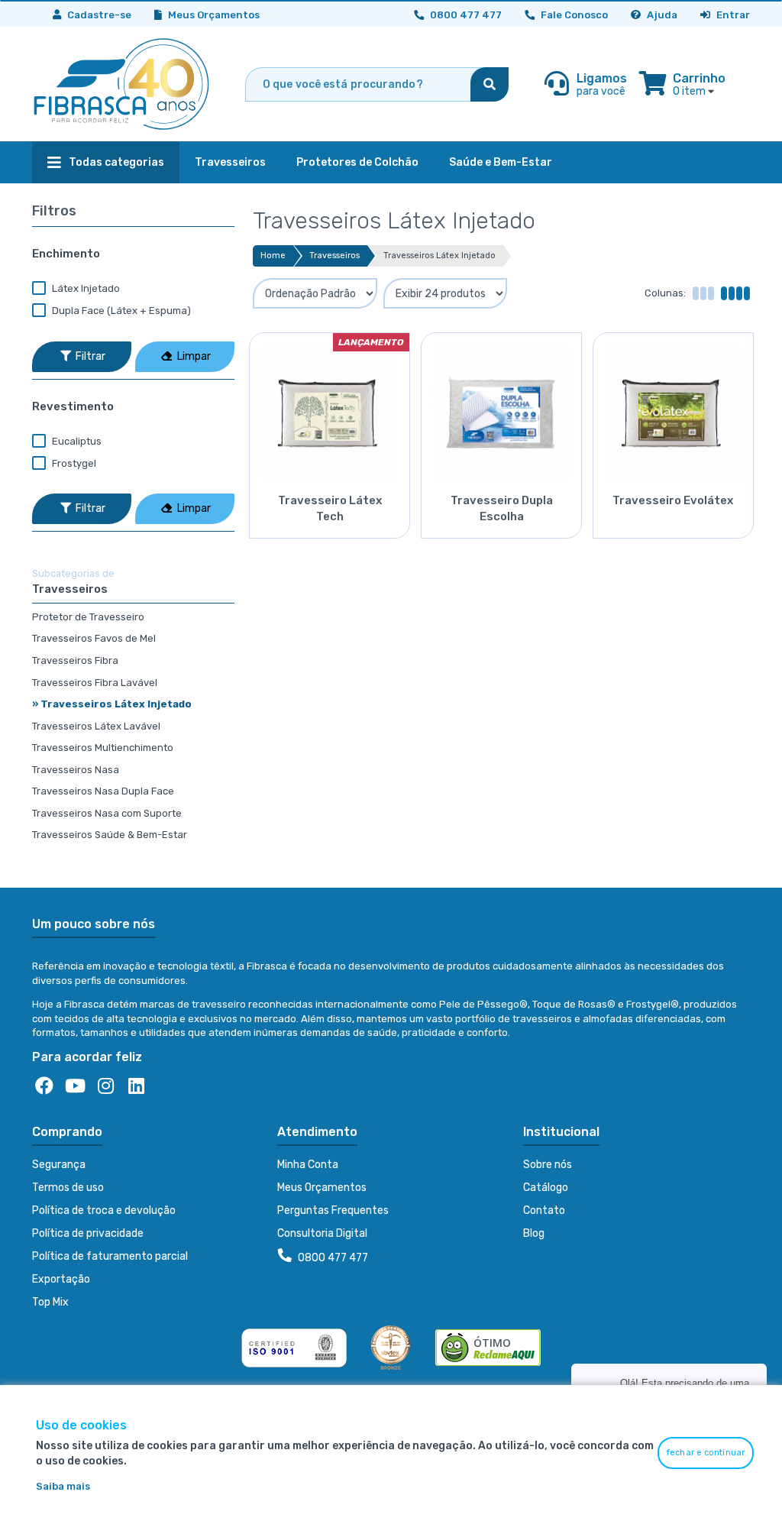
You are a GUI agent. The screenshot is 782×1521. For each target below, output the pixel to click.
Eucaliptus (76, 441)
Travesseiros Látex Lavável (96, 726)
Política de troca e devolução (104, 1210)
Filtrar (89, 356)
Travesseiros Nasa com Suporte (107, 813)
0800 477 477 (332, 1257)
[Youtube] (75, 1086)
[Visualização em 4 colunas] (734, 293)
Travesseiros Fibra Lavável (94, 682)
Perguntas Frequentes (333, 1210)
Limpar (192, 356)
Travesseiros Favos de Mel (94, 638)
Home (273, 256)
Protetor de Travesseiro (88, 617)
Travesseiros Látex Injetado (439, 256)
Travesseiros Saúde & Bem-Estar (109, 834)
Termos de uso (68, 1187)
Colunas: (665, 293)
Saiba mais (63, 1486)
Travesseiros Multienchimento (102, 747)
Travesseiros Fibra (75, 660)
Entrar (732, 15)
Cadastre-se (98, 15)
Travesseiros (334, 256)
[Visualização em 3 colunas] (702, 293)
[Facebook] (44, 1086)
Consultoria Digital (322, 1233)
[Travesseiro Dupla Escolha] (501, 407)
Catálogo (545, 1187)
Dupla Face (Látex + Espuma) (120, 310)
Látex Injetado (85, 288)
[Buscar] (489, 84)
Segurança (59, 1164)
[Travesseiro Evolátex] (673, 407)
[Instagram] (105, 1086)
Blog (533, 1233)
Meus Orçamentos (213, 15)
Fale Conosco (573, 15)
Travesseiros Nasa (75, 769)
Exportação (61, 1279)
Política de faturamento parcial (110, 1256)
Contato (544, 1210)
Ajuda (661, 15)
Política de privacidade (88, 1233)
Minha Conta (307, 1164)
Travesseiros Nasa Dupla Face (103, 791)
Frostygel (73, 463)
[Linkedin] (136, 1086)
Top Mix (50, 1302)
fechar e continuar (706, 1453)
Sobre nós (547, 1164)
